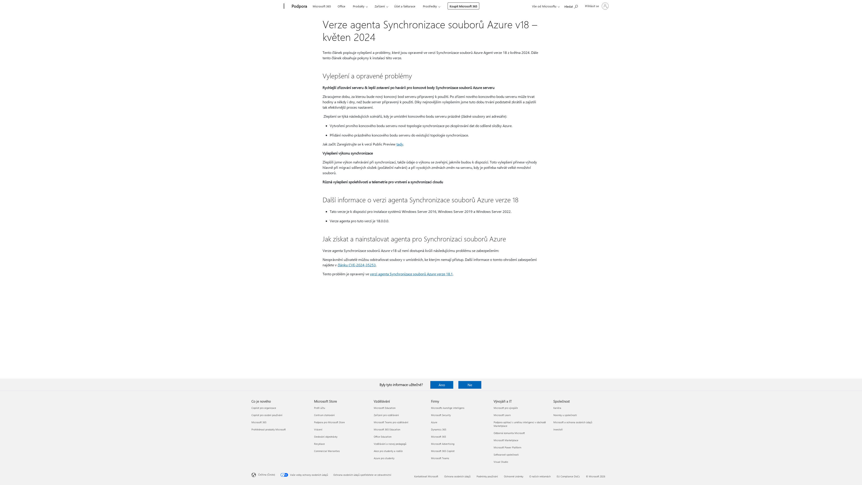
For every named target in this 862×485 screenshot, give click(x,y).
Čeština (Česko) (266, 474)
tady (399, 144)
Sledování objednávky (325, 436)
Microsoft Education (385, 408)
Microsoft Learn (502, 415)
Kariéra (557, 408)
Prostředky (430, 6)
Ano (442, 384)
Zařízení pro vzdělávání (386, 415)
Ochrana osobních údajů (457, 476)
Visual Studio (501, 461)
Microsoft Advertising (442, 443)
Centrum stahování (324, 415)
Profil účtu (319, 408)
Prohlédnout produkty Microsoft (268, 429)
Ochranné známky (513, 476)
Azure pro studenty (384, 458)
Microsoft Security (441, 415)
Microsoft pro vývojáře (506, 408)
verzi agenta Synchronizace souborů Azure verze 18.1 (411, 273)
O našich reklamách (540, 476)
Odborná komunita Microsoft (509, 433)
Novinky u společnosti (565, 415)
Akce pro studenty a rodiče (388, 451)
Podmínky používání (487, 476)
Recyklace (319, 443)
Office (341, 6)
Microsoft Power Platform (507, 447)
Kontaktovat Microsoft (426, 476)
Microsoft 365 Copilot (443, 451)
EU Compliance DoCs (568, 476)
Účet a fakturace (404, 6)
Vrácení (318, 429)
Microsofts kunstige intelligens (447, 408)
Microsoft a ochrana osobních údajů (572, 422)
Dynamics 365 (438, 429)
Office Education (382, 436)
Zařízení (380, 6)
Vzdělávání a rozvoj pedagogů (390, 443)
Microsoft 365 (322, 6)
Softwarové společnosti (506, 454)
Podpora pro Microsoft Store (329, 422)
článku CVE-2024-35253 (357, 264)
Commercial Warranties (327, 451)
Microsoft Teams (440, 458)
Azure (434, 422)
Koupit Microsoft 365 (463, 6)
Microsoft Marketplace (506, 440)
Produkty (358, 6)
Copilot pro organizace (263, 408)
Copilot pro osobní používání (266, 415)
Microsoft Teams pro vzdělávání (391, 422)
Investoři (558, 429)
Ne (470, 384)
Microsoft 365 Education (387, 429)
